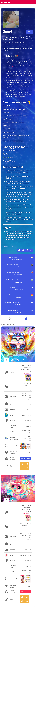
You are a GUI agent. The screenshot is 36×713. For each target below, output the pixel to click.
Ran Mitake (14, 273)
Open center (26, 373)
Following (29, 39)
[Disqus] (18, 635)
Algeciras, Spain (16, 288)
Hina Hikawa (14, 281)
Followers (29, 37)
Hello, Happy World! (16, 258)
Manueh (13, 303)
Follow (30, 32)
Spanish (15, 296)
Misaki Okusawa (14, 266)
